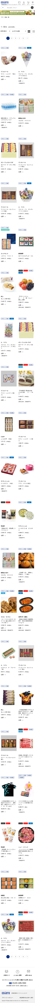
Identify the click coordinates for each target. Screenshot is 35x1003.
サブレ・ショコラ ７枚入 (8, 74)
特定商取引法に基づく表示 (26, 997)
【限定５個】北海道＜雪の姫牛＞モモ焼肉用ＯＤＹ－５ (25, 939)
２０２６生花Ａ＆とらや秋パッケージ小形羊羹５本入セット (25, 802)
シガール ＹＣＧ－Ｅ (7, 256)
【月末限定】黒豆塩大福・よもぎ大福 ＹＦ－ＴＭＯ (25, 392)
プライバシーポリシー (7, 997)
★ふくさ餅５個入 (6, 712)
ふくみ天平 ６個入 (6, 439)
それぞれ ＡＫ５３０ (24, 120)
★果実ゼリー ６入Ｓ (24, 897)
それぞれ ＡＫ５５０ (7, 575)
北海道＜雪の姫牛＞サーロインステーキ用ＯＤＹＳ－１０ (25, 757)
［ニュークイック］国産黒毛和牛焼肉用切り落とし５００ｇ (25, 851)
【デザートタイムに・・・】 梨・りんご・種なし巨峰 (25, 298)
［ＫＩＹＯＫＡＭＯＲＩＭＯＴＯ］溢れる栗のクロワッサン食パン (8, 621)
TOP (2, 17)
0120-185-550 (19, 983)
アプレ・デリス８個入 (24, 483)
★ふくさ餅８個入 (6, 298)
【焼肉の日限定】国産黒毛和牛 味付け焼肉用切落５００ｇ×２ (25, 621)
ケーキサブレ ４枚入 (7, 483)
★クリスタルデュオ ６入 (25, 256)
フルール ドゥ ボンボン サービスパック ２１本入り (9, 346)
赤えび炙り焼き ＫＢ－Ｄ (8, 897)
